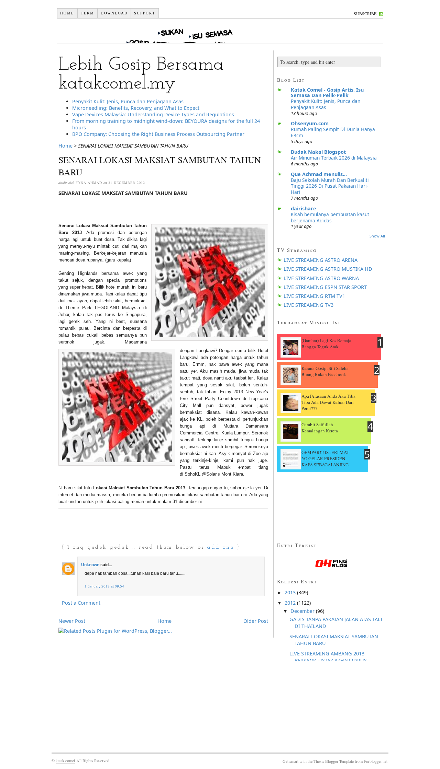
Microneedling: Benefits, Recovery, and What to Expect (135, 108)
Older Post (255, 621)
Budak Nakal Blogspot (318, 152)
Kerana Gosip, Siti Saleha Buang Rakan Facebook (325, 371)
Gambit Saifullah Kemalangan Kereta (319, 427)
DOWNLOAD (114, 13)
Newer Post (71, 621)
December (303, 611)
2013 (291, 592)
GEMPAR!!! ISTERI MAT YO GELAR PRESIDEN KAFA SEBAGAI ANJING (325, 458)
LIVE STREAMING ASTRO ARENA (321, 260)
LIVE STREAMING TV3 (308, 305)
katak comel (65, 760)
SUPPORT (144, 13)
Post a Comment (81, 602)
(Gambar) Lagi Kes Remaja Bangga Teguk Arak (326, 343)
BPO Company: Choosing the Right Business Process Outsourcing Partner (158, 134)
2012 (291, 602)
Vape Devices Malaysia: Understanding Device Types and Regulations (153, 114)
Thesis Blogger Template (334, 761)
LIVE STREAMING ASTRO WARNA (321, 278)
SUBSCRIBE (365, 13)
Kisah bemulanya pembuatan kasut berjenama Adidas (330, 217)
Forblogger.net (375, 761)
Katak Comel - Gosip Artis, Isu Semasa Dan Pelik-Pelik (327, 92)
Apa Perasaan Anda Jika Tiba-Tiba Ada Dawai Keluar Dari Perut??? (329, 402)
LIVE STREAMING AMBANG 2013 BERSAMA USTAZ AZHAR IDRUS (328, 657)
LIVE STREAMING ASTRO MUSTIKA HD (328, 269)
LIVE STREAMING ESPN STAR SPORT (325, 287)
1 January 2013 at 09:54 (104, 586)
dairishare (303, 208)
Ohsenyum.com (310, 123)
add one (220, 547)
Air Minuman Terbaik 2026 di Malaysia (334, 157)
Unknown (90, 564)
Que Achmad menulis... (319, 174)
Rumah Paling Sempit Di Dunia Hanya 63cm (333, 132)
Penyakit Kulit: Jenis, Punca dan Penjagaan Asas (128, 101)
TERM (87, 13)
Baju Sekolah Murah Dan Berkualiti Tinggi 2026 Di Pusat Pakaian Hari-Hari (330, 186)
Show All (377, 235)
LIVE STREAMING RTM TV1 (314, 296)
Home (67, 13)
